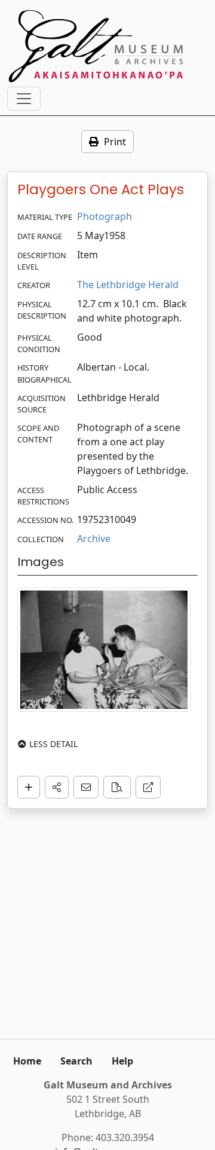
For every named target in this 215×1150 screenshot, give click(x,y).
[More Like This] (117, 787)
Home (27, 1061)
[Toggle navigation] (24, 99)
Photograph (104, 216)
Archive (93, 538)
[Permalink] (148, 787)
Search (76, 1061)
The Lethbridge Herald (128, 284)
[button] (57, 787)
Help (122, 1061)
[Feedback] (86, 787)
